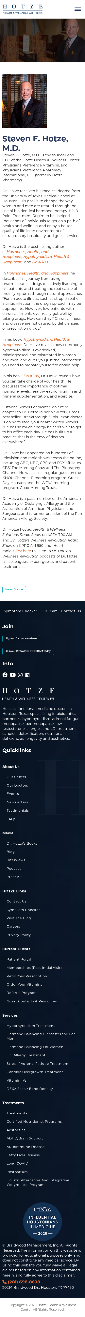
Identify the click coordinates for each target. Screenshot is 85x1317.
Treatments (17, 1113)
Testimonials (18, 810)
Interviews (16, 860)
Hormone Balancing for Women (35, 1047)
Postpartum (17, 1172)
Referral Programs (23, 993)
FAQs (11, 819)
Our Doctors (17, 785)
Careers (13, 926)
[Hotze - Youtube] (13, 669)
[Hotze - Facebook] (5, 669)
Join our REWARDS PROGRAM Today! (28, 651)
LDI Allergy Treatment (26, 1055)
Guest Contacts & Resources (32, 1001)
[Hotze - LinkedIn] (27, 669)
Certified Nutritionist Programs (34, 1121)
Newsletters (17, 802)
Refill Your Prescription (27, 976)
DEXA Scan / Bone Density (30, 1089)
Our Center (16, 777)
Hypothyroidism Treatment (31, 1026)
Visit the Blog (19, 918)
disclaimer (64, 1275)
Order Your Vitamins (24, 984)
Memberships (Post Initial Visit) (34, 968)
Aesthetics (16, 1130)
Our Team (49, 611)
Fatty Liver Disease (23, 1155)
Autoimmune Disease (26, 1147)
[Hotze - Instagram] (20, 669)
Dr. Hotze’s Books (22, 843)
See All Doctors (14, 589)
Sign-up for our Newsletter (21, 638)
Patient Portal (19, 959)
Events (13, 794)
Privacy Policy (19, 935)
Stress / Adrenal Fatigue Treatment (38, 1064)
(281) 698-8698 (23, 1281)
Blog (11, 852)
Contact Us (71, 611)
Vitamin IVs (17, 1080)
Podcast (14, 868)
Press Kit (14, 877)
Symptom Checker (20, 611)
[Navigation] (78, 9)
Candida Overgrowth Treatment (35, 1072)
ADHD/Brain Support (25, 1138)
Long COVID (17, 1163)
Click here (22, 551)
